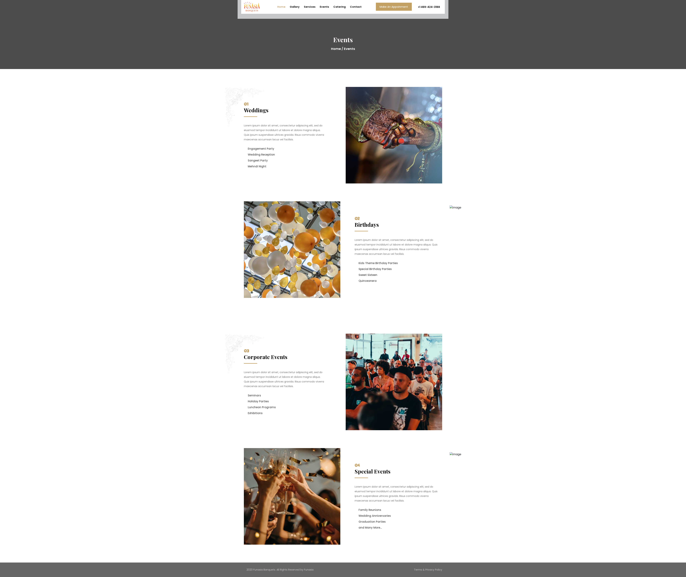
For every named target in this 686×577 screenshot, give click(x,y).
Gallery (295, 7)
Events (324, 7)
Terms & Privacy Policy (428, 569)
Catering (339, 7)
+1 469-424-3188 (428, 7)
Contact (356, 7)
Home (281, 7)
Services (309, 7)
